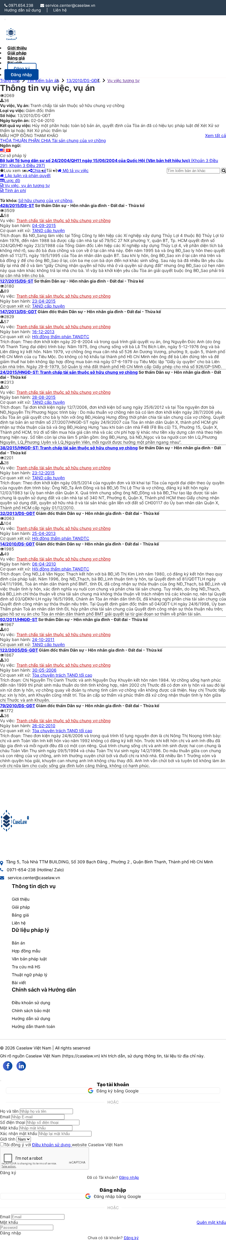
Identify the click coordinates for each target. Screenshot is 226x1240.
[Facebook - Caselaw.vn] (7, 1066)
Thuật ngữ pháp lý (29, 974)
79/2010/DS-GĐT (17, 705)
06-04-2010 (44, 563)
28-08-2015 (44, 397)
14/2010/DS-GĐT (17, 543)
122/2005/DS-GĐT (19, 649)
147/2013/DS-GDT (18, 311)
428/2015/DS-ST (17, 205)
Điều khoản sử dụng (31, 1002)
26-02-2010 (43, 725)
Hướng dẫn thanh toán (33, 1026)
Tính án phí (15, 190)
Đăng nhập (129, 1177)
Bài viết (14, 62)
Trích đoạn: (11, 235)
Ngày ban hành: (16, 225)
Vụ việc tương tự (123, 80)
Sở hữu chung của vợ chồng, (46, 200)
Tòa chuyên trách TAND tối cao (62, 674)
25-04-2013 (44, 533)
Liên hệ (60, 10)
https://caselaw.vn (81, 1055)
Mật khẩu (9, 1127)
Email (5, 1116)
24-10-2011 (43, 639)
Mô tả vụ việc (75, 170)
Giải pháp (21, 906)
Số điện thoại (12, 1122)
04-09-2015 (44, 225)
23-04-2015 (44, 300)
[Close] (0, 1080)
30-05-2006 (44, 669)
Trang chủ (9, 80)
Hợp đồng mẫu (26, 950)
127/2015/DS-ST (16, 280)
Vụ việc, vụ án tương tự (27, 185)
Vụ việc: (8, 220)
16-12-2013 (43, 331)
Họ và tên (9, 1111)
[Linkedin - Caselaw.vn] (21, 1066)
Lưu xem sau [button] (16, 170)
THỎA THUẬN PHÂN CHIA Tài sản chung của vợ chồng (53, 140)
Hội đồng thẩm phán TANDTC (60, 336)
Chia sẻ (39, 170)
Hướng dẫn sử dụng (22, 10)
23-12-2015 (43, 472)
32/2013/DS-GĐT (17, 513)
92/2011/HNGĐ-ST (18, 619)
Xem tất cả (215, 135)
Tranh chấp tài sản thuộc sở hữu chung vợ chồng (63, 220)
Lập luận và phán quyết (27, 175)
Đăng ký (131, 1237)
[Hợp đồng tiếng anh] (3, 150)
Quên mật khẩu (211, 1222)
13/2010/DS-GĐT (83, 80)
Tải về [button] (52, 170)
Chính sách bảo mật (31, 1010)
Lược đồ (12, 180)
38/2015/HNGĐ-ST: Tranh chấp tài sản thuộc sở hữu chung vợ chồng (69, 447)
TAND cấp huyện (48, 230)
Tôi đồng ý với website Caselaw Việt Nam (63, 1144)
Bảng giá (20, 914)
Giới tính (7, 1138)
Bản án (18, 942)
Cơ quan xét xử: (16, 230)
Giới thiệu (20, 899)
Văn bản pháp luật (29, 958)
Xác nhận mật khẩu (18, 1133)
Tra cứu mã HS (26, 966)
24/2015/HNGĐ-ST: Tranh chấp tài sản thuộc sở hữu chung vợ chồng (69, 372)
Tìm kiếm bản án (43, 80)
